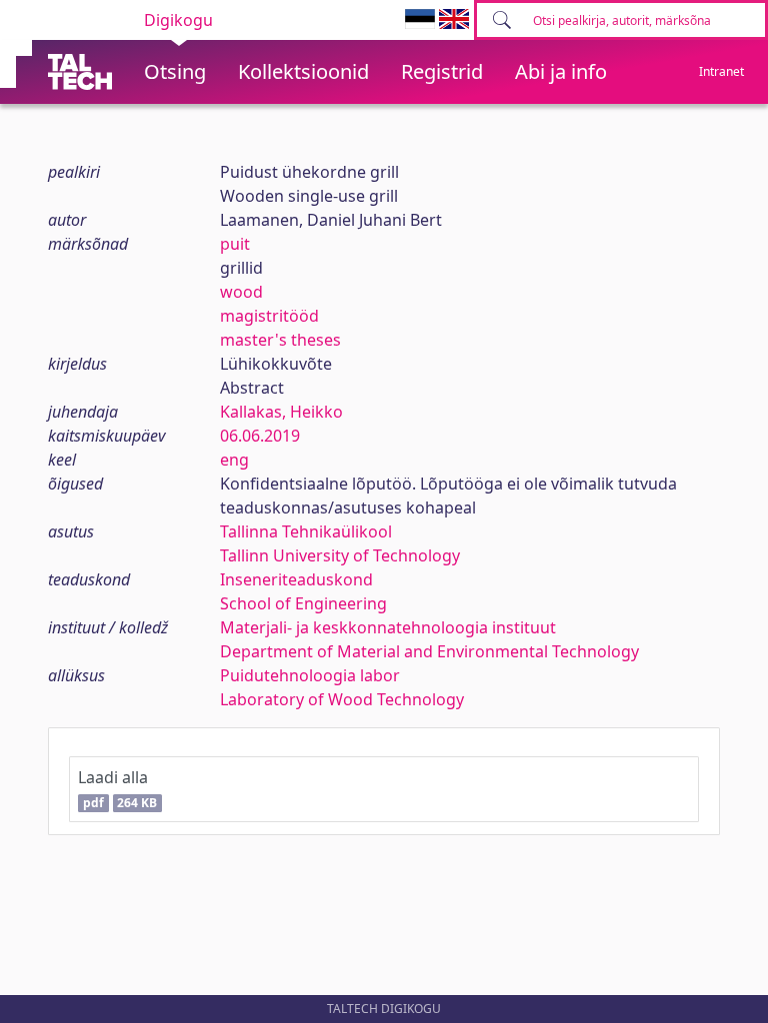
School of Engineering (303, 603)
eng (234, 460)
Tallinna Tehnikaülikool (306, 531)
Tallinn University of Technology (340, 555)
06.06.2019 (260, 436)
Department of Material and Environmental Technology (429, 651)
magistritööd (269, 316)
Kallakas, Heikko (281, 412)
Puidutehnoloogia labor (310, 675)
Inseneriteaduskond (296, 579)
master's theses (280, 340)
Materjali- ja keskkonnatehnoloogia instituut (388, 627)
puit (235, 244)
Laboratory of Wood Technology (342, 699)
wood (241, 292)
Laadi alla (117, 788)
